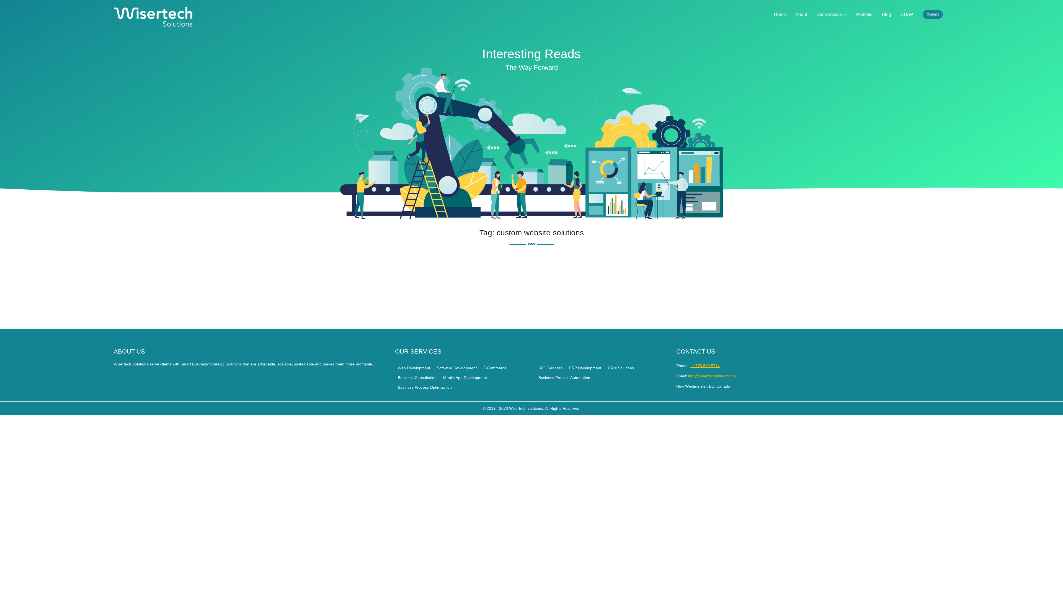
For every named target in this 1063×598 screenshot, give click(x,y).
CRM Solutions (621, 368)
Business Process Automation (564, 377)
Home (780, 14)
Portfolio (864, 14)
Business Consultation (417, 377)
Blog (886, 14)
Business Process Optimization (425, 387)
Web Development (414, 368)
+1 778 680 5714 (705, 366)
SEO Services (550, 368)
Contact (933, 14)
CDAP (907, 14)
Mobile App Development (465, 377)
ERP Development (585, 368)
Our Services (829, 14)
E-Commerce (495, 368)
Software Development (457, 368)
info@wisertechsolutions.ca (712, 376)
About (801, 14)
